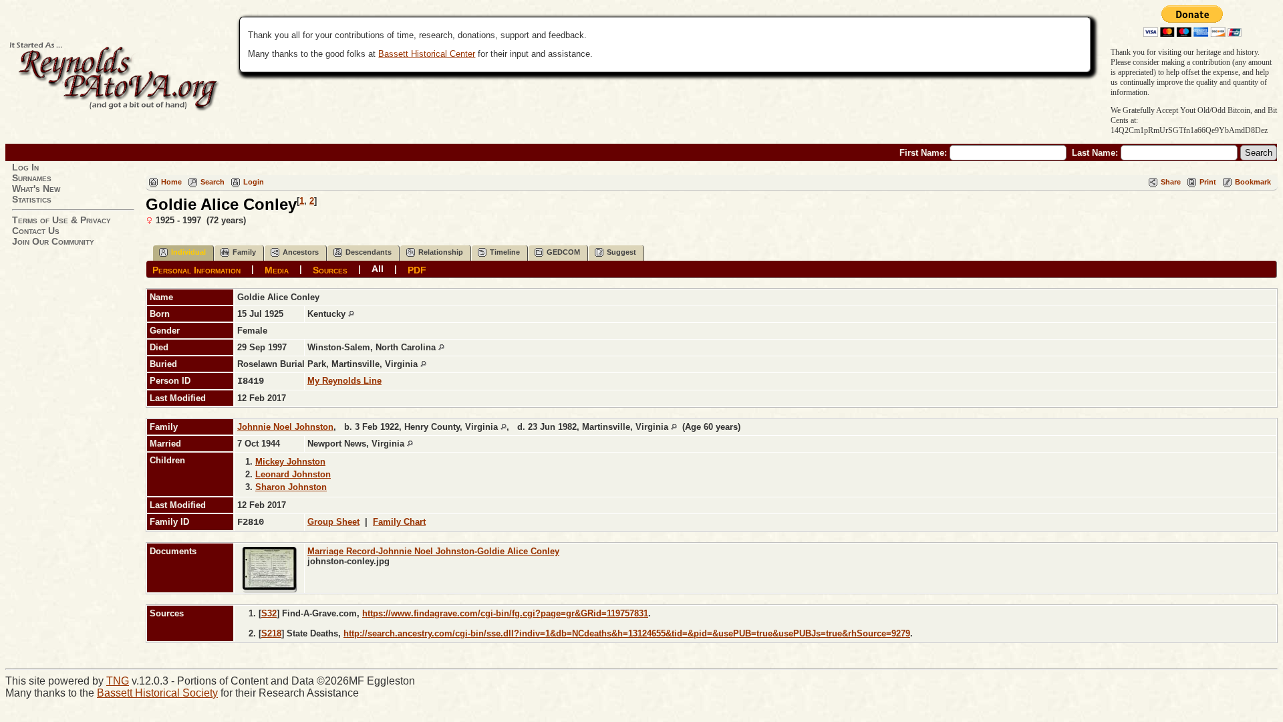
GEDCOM (563, 252)
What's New (36, 188)
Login (253, 182)
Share (1171, 182)
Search (212, 182)
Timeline (505, 252)
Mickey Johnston (290, 462)
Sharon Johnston (291, 487)
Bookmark (1253, 182)
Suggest (621, 252)
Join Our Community (53, 241)
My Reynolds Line (344, 381)
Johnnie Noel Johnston (285, 427)
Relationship (440, 252)
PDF (417, 269)
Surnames (31, 177)
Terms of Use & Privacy (61, 220)
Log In (25, 167)
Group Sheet (333, 522)
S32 (269, 613)
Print (1207, 182)
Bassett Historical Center (426, 54)
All (378, 268)
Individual (188, 252)
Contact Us (35, 230)
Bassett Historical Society (157, 693)
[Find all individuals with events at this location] (351, 314)
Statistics (31, 199)
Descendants (368, 252)
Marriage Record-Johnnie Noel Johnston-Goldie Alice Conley (433, 551)
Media (277, 269)
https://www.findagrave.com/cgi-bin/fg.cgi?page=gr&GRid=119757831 (505, 613)
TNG (117, 681)
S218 (271, 633)
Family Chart (399, 522)
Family (244, 252)
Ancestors (301, 252)
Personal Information (196, 269)
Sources (330, 269)
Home (171, 182)
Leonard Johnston (293, 474)
